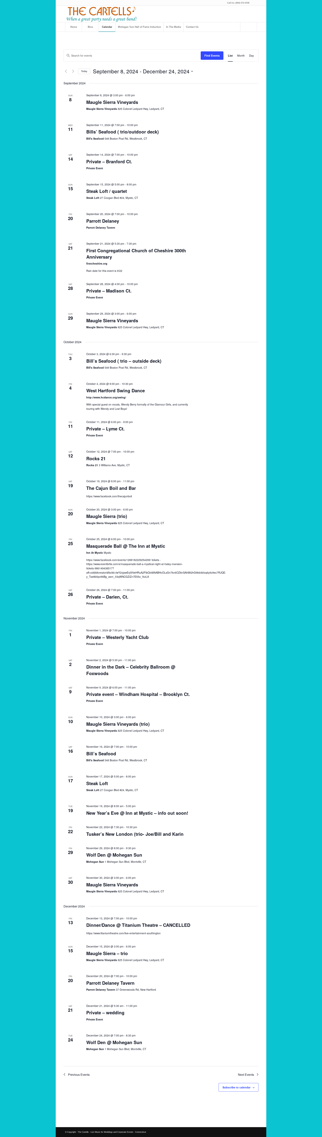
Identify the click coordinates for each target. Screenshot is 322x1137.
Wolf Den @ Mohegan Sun (114, 855)
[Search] (248, 27)
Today (84, 71)
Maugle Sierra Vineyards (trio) (118, 724)
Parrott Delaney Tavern (110, 983)
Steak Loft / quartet (106, 191)
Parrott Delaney (102, 221)
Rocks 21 (96, 458)
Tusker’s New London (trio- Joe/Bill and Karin (135, 834)
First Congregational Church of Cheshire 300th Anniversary (136, 253)
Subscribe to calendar (236, 1087)
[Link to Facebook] (254, 3)
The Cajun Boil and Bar (111, 488)
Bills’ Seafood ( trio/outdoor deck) (122, 131)
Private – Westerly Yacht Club (117, 637)
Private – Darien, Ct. (107, 597)
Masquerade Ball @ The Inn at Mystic (125, 546)
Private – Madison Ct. (109, 290)
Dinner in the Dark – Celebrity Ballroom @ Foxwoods (130, 670)
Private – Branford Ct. (109, 161)
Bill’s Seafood (101, 753)
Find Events (212, 55)
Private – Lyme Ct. (105, 428)
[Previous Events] (66, 71)
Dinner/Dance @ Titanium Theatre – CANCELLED (138, 925)
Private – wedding (105, 1012)
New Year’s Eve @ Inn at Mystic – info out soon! (137, 813)
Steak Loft (97, 783)
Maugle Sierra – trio (107, 953)
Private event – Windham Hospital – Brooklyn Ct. (138, 694)
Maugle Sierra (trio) (106, 516)
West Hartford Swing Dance (115, 390)
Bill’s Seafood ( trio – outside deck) (123, 361)
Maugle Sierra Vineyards (112, 102)
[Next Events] (73, 71)
